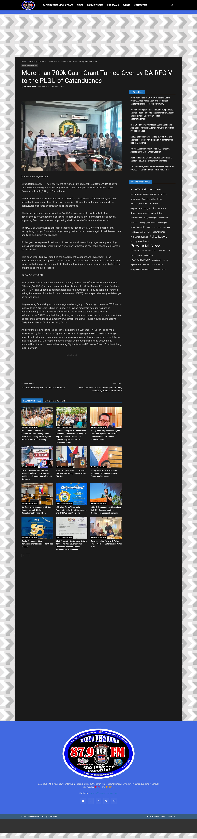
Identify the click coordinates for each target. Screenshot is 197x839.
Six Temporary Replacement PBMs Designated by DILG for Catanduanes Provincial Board (36, 510)
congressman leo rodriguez (141, 208)
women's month (160, 269)
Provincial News (146, 245)
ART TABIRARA (155, 189)
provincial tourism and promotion (143, 250)
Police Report (158, 236)
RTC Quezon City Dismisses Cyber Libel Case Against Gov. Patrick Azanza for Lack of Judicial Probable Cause (152, 128)
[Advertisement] (98, 35)
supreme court (136, 265)
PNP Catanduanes (139, 236)
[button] (172, 5)
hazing (142, 222)
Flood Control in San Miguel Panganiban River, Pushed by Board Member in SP (100, 389)
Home (23, 61)
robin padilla (148, 255)
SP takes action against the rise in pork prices (43, 387)
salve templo (157, 260)
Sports (166, 260)
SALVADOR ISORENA (140, 259)
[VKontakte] (114, 801)
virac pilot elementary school (141, 269)
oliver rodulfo (138, 227)
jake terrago (151, 222)
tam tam (146, 265)
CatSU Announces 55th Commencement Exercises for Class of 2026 (37, 544)
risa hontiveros (136, 255)
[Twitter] (31, 93)
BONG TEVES (162, 194)
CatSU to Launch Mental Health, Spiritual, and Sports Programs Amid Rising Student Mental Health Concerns (152, 140)
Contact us (171, 816)
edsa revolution (136, 218)
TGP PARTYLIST (157, 265)
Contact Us (140, 5)
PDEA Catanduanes (156, 231)
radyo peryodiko (164, 250)
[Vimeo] (106, 801)
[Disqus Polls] (71, 600)
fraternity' (134, 222)
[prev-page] (23, 555)
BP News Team (30, 86)
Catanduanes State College (152, 199)
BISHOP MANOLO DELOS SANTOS (143, 194)
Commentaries (95, 5)
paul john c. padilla (138, 232)
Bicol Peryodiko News (37, 61)
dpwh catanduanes (140, 213)
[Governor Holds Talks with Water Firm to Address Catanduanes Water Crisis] (106, 528)
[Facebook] (24, 93)
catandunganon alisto (139, 204)
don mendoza (159, 208)
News (80, 5)
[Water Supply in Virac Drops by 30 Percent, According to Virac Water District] (71, 457)
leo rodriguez (162, 222)
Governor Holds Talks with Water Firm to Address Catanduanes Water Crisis (106, 544)
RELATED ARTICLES (32, 401)
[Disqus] (71, 675)
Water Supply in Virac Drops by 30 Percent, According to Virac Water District (71, 473)
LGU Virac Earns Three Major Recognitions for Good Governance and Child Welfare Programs (71, 510)
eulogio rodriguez (150, 218)
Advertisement (153, 816)
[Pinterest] (38, 93)
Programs (113, 5)
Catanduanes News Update (58, 5)
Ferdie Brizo (163, 218)
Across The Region (139, 189)
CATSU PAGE (153, 204)
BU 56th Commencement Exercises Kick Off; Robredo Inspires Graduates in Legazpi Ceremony (105, 510)
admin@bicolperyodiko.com (104, 793)
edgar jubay (157, 213)
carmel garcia (135, 199)
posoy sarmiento (140, 241)
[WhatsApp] (44, 93)
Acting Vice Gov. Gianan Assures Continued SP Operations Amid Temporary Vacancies (104, 473)
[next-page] (28, 555)
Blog (163, 816)
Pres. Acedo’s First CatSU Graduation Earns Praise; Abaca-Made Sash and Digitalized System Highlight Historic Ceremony (150, 101)
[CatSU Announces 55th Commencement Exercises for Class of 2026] (37, 528)
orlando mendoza (154, 227)
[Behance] (83, 801)
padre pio (166, 227)
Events (126, 5)
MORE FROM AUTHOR (55, 401)
